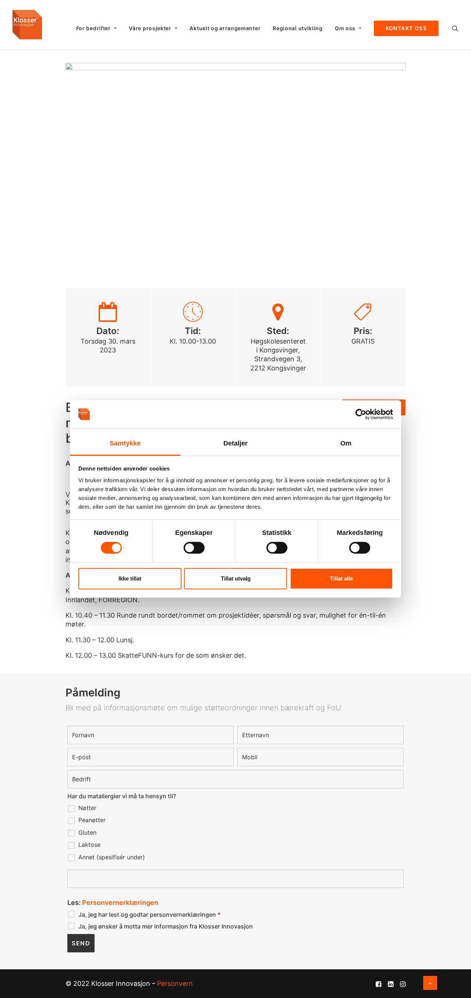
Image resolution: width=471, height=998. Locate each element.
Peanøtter (92, 820)
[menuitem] (96, 28)
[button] (455, 28)
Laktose (89, 844)
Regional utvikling (298, 28)
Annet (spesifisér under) (111, 857)
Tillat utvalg (236, 578)
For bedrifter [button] (93, 28)
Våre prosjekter (150, 28)
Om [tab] (345, 443)
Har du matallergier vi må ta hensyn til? (121, 796)
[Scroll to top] (430, 982)
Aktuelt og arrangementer (225, 28)
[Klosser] (27, 24)
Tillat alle (341, 578)
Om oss (345, 28)
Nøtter (87, 807)
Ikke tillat (129, 578)
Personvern (175, 983)
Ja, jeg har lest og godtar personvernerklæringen (149, 914)
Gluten (87, 832)
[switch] (194, 548)
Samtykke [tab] (125, 443)
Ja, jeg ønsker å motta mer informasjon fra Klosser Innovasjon (165, 926)
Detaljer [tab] (235, 443)
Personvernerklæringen (120, 902)
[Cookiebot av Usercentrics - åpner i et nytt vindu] (361, 414)
